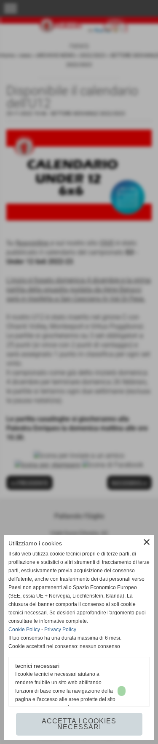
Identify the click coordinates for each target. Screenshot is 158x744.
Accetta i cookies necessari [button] (79, 724)
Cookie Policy (24, 629)
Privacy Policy (60, 629)
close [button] (147, 542)
